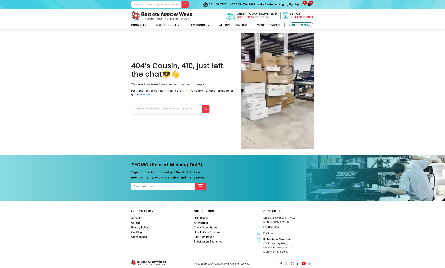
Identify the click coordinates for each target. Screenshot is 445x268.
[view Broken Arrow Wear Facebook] (281, 263)
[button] (303, 4)
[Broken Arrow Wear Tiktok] (297, 263)
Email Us (268, 233)
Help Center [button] (266, 4)
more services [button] (268, 25)
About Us (136, 218)
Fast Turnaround (204, 237)
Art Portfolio (201, 222)
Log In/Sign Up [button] (289, 4)
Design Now (301, 25)
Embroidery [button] (200, 25)
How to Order (202, 232)
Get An (301, 15)
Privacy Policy (139, 227)
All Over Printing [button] (233, 25)
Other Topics (139, 237)
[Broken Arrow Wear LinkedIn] (310, 263)
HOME (147, 94)
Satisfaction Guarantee (208, 241)
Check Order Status (205, 227)
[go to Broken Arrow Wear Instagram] (292, 263)
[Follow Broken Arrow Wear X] (286, 263)
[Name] (200, 186)
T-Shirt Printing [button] (169, 25)
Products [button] (138, 25)
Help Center (201, 218)
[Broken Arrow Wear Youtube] (304, 263)
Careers (135, 222)
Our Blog (136, 232)
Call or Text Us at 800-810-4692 (231, 4)
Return (216, 232)
